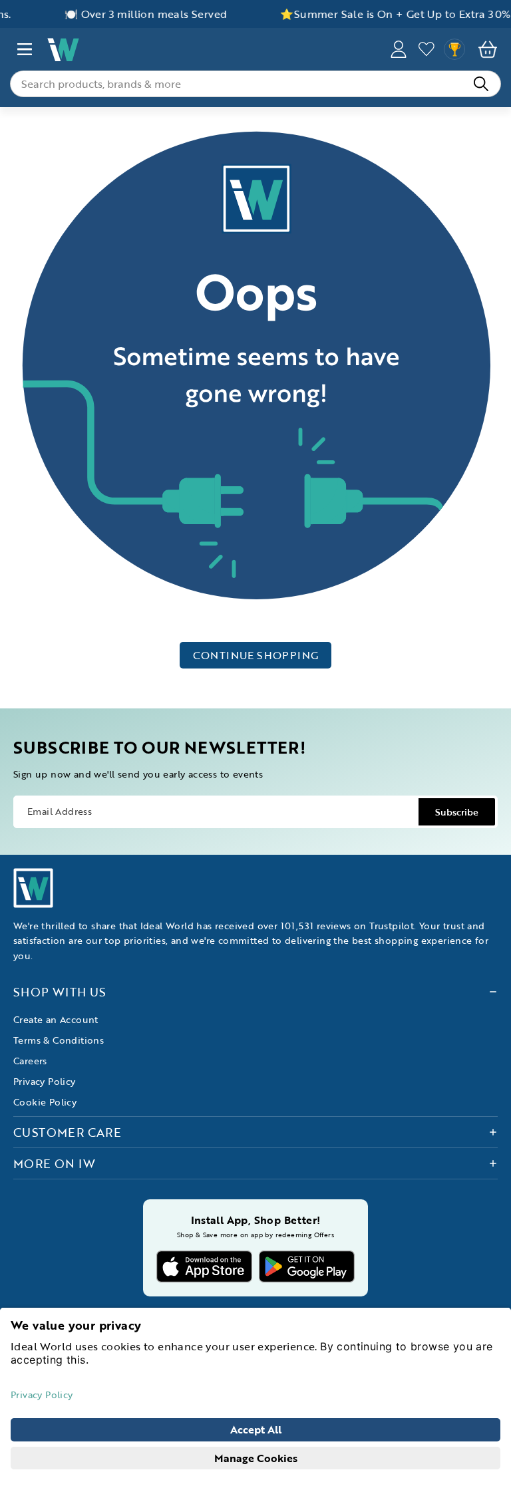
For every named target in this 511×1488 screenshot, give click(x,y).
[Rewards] (454, 49)
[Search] (481, 84)
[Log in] (426, 49)
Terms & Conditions (58, 1040)
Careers (30, 1061)
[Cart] (487, 49)
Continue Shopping (256, 655)
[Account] (398, 49)
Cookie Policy (45, 1102)
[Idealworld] (211, 49)
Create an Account (55, 1019)
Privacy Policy (44, 1081)
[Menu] (24, 49)
